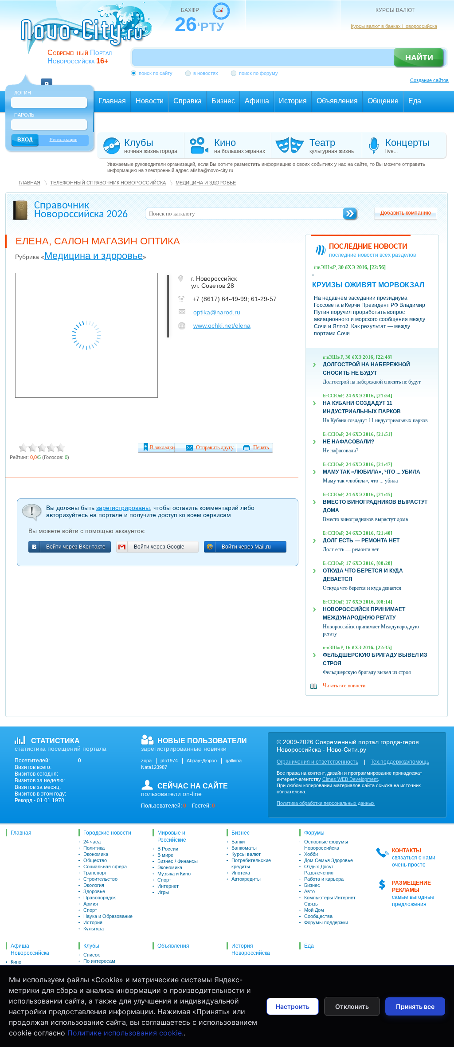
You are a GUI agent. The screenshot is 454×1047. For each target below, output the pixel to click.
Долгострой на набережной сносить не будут (372, 382)
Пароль (24, 115)
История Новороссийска (250, 949)
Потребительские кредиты (251, 863)
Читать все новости (344, 685)
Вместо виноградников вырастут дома (365, 519)
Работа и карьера (324, 879)
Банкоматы (244, 848)
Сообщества (318, 916)
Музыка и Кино (174, 873)
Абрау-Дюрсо (202, 760)
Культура (93, 928)
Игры (163, 892)
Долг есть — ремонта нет (361, 540)
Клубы (91, 946)
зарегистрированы (123, 507)
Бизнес (240, 833)
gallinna (234, 760)
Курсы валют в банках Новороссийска (394, 26)
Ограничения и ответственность (317, 762)
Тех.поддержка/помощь (400, 762)
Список (91, 954)
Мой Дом (314, 910)
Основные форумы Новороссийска (326, 845)
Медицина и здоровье (206, 182)
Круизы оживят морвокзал (368, 285)
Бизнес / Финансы (177, 861)
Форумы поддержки (326, 922)
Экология (93, 885)
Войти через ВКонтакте (76, 547)
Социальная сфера (105, 866)
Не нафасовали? (348, 442)
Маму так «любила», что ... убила (371, 472)
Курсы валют (246, 854)
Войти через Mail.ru (246, 547)
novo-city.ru (89, 34)
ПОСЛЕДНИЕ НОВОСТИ (368, 247)
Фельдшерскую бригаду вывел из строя (367, 672)
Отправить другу (215, 447)
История (92, 922)
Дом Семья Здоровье (328, 860)
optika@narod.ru (216, 312)
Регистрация (63, 139)
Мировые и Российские (171, 836)
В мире (165, 855)
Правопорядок (99, 897)
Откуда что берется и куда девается (362, 588)
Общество (95, 860)
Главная (29, 182)
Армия (90, 903)
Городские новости (107, 833)
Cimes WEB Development (350, 779)
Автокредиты (246, 879)
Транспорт (95, 872)
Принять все (415, 1006)
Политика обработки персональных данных (326, 803)
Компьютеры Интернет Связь (330, 900)
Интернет (168, 886)
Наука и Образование (108, 916)
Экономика (95, 854)
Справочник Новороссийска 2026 (81, 210)
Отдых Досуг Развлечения (318, 869)
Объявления (173, 946)
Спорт (90, 910)
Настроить (292, 1006)
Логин (22, 92)
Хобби (311, 854)
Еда (309, 946)
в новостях (205, 73)
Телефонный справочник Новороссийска (108, 182)
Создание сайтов (429, 80)
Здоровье (94, 891)
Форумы (314, 833)
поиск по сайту (155, 73)
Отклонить (352, 1006)
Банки (238, 841)
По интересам (99, 961)
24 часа (92, 841)
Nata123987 (154, 767)
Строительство (100, 879)
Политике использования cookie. (125, 1032)
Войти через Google (159, 547)
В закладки (162, 447)
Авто (309, 891)
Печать (261, 447)
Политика (94, 848)
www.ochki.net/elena (221, 325)
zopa (146, 760)
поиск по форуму (258, 73)
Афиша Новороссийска (30, 949)
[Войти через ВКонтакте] (46, 79)
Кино (16, 962)
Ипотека (240, 872)
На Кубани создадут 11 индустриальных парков (375, 420)
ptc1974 (169, 760)
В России (167, 848)
